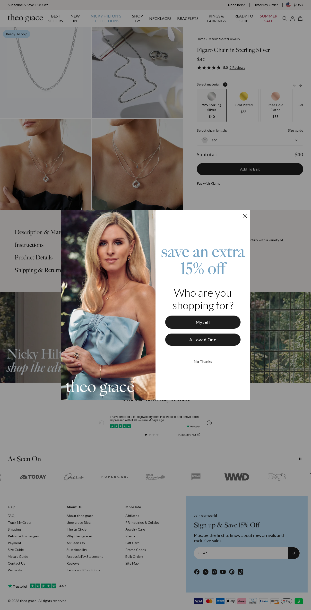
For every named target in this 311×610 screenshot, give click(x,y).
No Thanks (203, 361)
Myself (203, 322)
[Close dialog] (245, 216)
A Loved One (202, 339)
